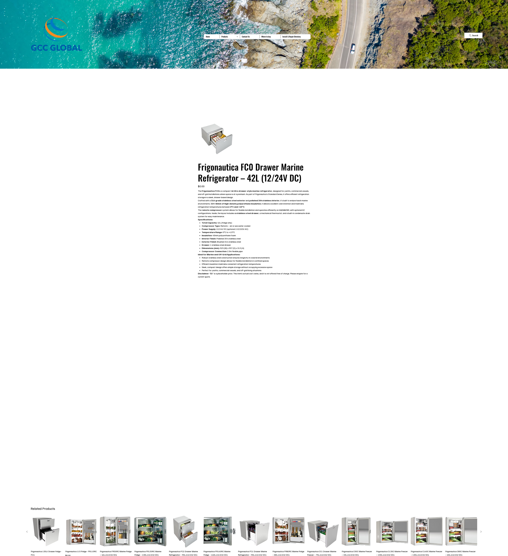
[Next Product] (481, 531)
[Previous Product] (27, 531)
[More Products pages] (237, 36)
